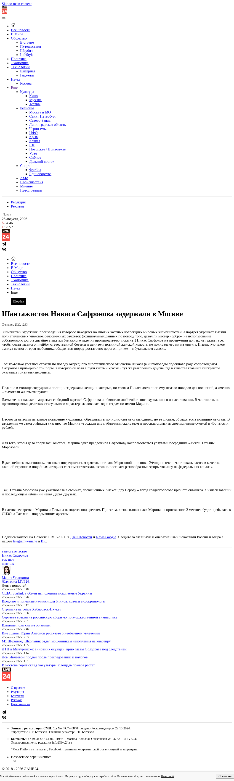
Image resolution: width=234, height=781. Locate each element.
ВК (43, 541)
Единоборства (40, 174)
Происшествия (31, 182)
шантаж (8, 563)
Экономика (20, 63)
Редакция (18, 202)
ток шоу (8, 559)
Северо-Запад (40, 120)
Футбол (35, 170)
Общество (19, 38)
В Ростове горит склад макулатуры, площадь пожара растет (48, 665)
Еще (14, 87)
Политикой (167, 776)
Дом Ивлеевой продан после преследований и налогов (45, 657)
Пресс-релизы (31, 190)
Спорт (25, 166)
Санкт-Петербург (42, 116)
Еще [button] (14, 292)
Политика (19, 59)
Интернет (27, 71)
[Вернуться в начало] (4, 13)
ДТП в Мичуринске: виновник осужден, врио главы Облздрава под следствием (64, 649)
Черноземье (38, 129)
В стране (27, 42)
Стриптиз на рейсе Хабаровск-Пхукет (31, 609)
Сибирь (35, 157)
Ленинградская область (47, 124)
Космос (26, 83)
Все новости (20, 30)
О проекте (18, 687)
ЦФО (33, 133)
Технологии (20, 67)
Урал (33, 153)
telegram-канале (25, 541)
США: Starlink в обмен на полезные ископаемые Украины (47, 593)
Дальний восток (41, 161)
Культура (27, 92)
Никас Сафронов (15, 555)
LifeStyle (26, 55)
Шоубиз (26, 51)
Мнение (26, 186)
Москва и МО (40, 112)
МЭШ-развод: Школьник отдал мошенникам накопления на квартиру (56, 641)
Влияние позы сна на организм (26, 625)
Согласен (224, 776)
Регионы (27, 108)
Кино (33, 96)
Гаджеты (27, 75)
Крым (33, 137)
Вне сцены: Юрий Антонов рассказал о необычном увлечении (51, 633)
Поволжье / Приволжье (47, 149)
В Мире (17, 34)
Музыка (35, 100)
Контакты (17, 696)
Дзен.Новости (81, 537)
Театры (34, 104)
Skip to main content (17, 4)
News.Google (106, 537)
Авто (24, 178)
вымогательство (14, 551)
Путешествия (30, 46)
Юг (32, 145)
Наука (15, 79)
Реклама (17, 206)
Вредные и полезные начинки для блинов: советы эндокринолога (53, 601)
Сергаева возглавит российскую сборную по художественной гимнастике (59, 617)
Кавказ (34, 141)
